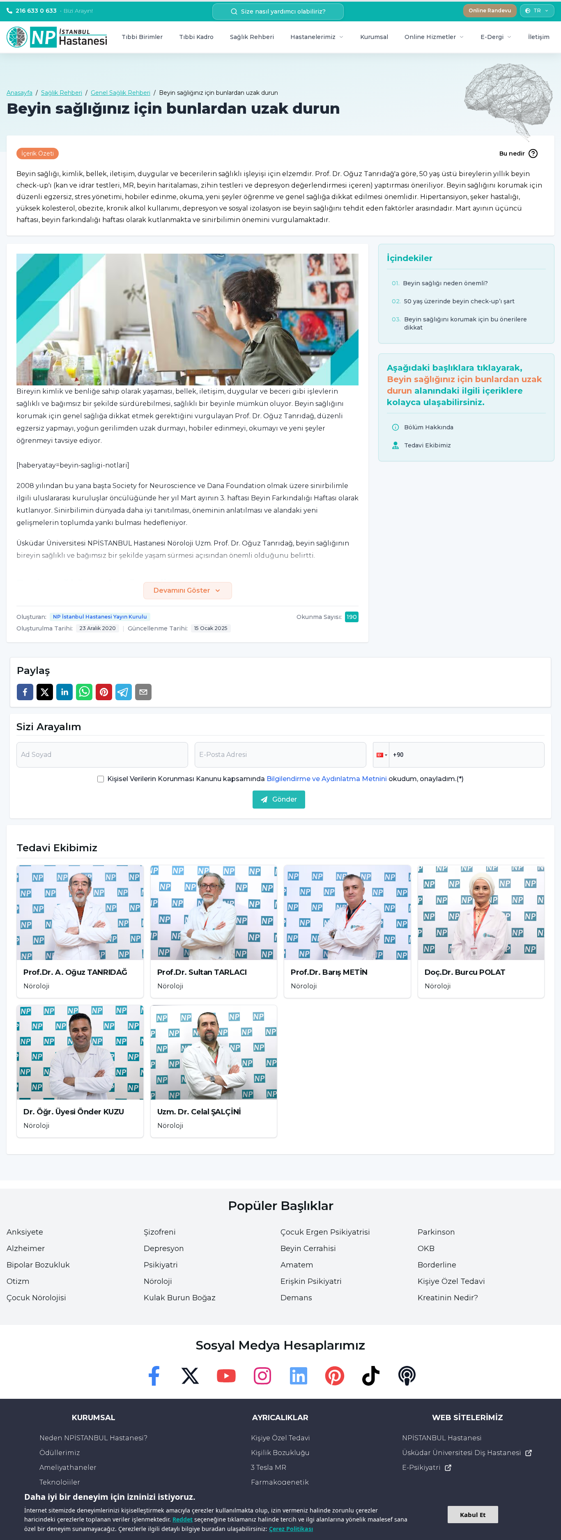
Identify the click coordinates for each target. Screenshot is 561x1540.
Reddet (182, 1519)
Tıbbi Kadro (196, 37)
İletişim (539, 37)
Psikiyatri (161, 1265)
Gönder (284, 799)
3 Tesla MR (268, 1467)
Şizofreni (160, 1232)
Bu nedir (512, 153)
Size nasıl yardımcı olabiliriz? (283, 11)
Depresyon (164, 1248)
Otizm (18, 1281)
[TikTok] (371, 1376)
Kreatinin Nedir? (448, 1297)
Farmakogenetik (280, 1482)
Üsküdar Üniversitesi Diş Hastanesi (461, 1453)
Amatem (296, 1265)
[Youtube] (226, 1376)
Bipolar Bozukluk (38, 1265)
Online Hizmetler (430, 37)
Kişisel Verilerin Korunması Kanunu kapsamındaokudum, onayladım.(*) (285, 779)
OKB (426, 1248)
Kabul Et (473, 1514)
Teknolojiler (59, 1482)
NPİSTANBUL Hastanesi (442, 1438)
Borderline (437, 1265)
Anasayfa (19, 92)
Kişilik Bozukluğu (280, 1453)
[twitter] (45, 692)
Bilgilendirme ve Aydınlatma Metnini (327, 779)
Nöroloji (158, 1281)
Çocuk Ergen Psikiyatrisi (325, 1232)
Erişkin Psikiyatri (311, 1281)
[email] (143, 692)
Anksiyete (25, 1232)
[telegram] (123, 692)
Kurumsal (374, 37)
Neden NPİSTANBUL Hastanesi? (93, 1438)
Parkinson (436, 1232)
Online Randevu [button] (490, 10)
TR (537, 10)
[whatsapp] (84, 692)
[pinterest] (104, 692)
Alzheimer (26, 1248)
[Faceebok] (154, 1376)
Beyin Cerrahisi (308, 1248)
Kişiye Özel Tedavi (451, 1281)
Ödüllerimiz (59, 1453)
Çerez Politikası (291, 1529)
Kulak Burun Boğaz (180, 1297)
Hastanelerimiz (313, 37)
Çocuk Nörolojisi (36, 1297)
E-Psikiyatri (421, 1467)
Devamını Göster (182, 590)
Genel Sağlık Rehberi (120, 92)
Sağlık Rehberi (252, 37)
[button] (381, 754)
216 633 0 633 (54, 10)
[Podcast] (407, 1376)
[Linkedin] (298, 1376)
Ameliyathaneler (68, 1467)
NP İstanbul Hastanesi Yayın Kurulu (100, 617)
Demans (296, 1297)
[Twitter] (190, 1376)
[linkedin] (64, 692)
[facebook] (25, 692)
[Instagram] (262, 1376)
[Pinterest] (335, 1376)
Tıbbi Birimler (142, 37)
